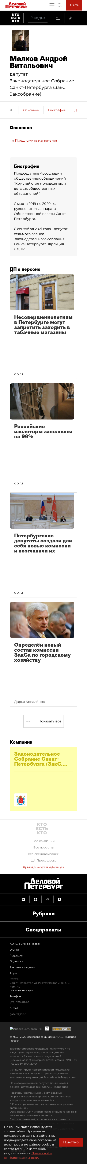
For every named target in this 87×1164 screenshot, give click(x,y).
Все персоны (43, 847)
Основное (31, 110)
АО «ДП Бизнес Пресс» (25, 943)
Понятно (71, 1142)
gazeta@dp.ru (18, 1013)
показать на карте (21, 990)
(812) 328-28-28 (19, 1002)
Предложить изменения (36, 140)
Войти (73, 5)
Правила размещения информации (43, 867)
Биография (56, 110)
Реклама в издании (22, 967)
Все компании (44, 841)
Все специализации (43, 854)
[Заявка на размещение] (70, 18)
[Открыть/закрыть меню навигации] (52, 5)
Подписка (16, 961)
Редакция (16, 955)
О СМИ (14, 949)
